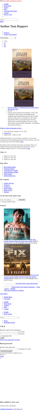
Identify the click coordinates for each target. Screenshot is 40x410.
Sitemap (6, 192)
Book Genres (8, 190)
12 (4, 43)
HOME (6, 302)
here (22, 141)
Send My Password (6, 351)
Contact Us (7, 133)
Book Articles (8, 188)
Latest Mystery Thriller (11, 170)
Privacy (7, 289)
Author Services (9, 183)
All (5, 46)
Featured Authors (9, 169)
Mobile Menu (8, 297)
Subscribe (22, 199)
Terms (38, 287)
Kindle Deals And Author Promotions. (23, 287)
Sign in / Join (8, 14)
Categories (7, 299)
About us (7, 185)
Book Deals (7, 304)
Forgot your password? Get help (10, 340)
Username (21, 332)
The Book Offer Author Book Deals (27, 283)
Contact (6, 309)
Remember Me (6, 336)
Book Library (8, 174)
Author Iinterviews (9, 176)
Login (2, 338)
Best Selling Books (10, 167)
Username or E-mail (24, 349)
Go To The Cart (17, 409)
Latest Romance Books (11, 172)
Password (21, 334)
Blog (5, 307)
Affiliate (12, 289)
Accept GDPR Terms (8, 202)
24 (4, 44)
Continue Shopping (6, 409)
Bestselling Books (9, 322)
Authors (6, 305)
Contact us (7, 187)
